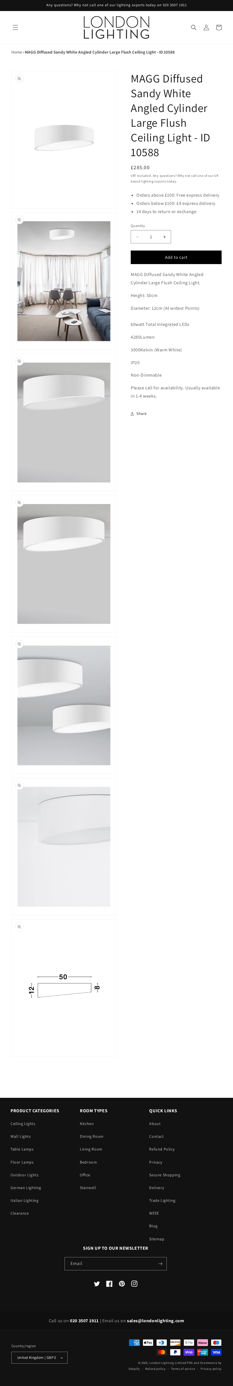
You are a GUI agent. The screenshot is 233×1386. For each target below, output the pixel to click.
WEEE (154, 1213)
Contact (156, 1136)
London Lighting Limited (167, 1363)
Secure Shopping (164, 1174)
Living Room (91, 1149)
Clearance (20, 1213)
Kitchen (87, 1123)
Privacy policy (211, 1369)
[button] (15, 27)
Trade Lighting (162, 1200)
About (155, 1123)
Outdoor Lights (24, 1174)
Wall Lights (21, 1136)
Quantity (138, 225)
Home (16, 52)
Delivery (156, 1187)
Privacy (155, 1162)
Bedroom (88, 1162)
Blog (153, 1225)
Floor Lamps (22, 1162)
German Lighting (26, 1187)
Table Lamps (22, 1149)
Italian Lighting (25, 1200)
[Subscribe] (160, 1263)
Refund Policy (161, 1149)
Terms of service (183, 1369)
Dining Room (92, 1136)
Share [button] (141, 413)
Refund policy (155, 1369)
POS (190, 1363)
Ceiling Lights (23, 1123)
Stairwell (88, 1187)
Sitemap (156, 1238)
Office (85, 1174)
